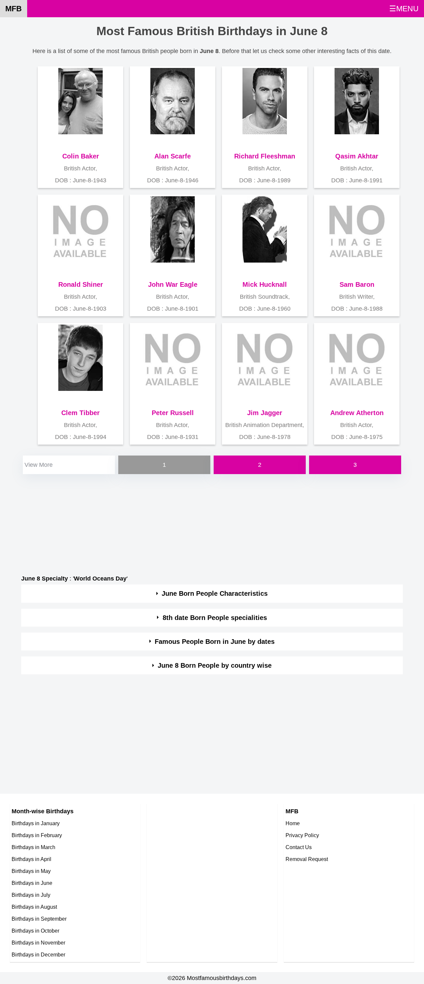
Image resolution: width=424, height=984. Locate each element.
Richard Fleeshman (264, 156)
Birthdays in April (31, 859)
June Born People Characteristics (215, 593)
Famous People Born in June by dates (215, 641)
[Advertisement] (212, 522)
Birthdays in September (39, 919)
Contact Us (299, 847)
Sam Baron (357, 284)
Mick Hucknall (264, 284)
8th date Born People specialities (215, 617)
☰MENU (404, 8)
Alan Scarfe (172, 156)
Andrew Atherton (357, 412)
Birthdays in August (34, 907)
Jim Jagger (264, 412)
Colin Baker (80, 156)
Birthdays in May (31, 871)
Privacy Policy (302, 835)
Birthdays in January (36, 823)
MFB (13, 8)
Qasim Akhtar (356, 156)
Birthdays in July (31, 895)
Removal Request (307, 859)
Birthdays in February (37, 835)
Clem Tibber (80, 412)
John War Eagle (172, 284)
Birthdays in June (32, 883)
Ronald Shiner (80, 284)
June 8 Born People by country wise (215, 665)
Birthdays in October (35, 931)
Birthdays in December (38, 954)
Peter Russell (173, 412)
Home (293, 823)
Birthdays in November (38, 943)
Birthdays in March (33, 847)
